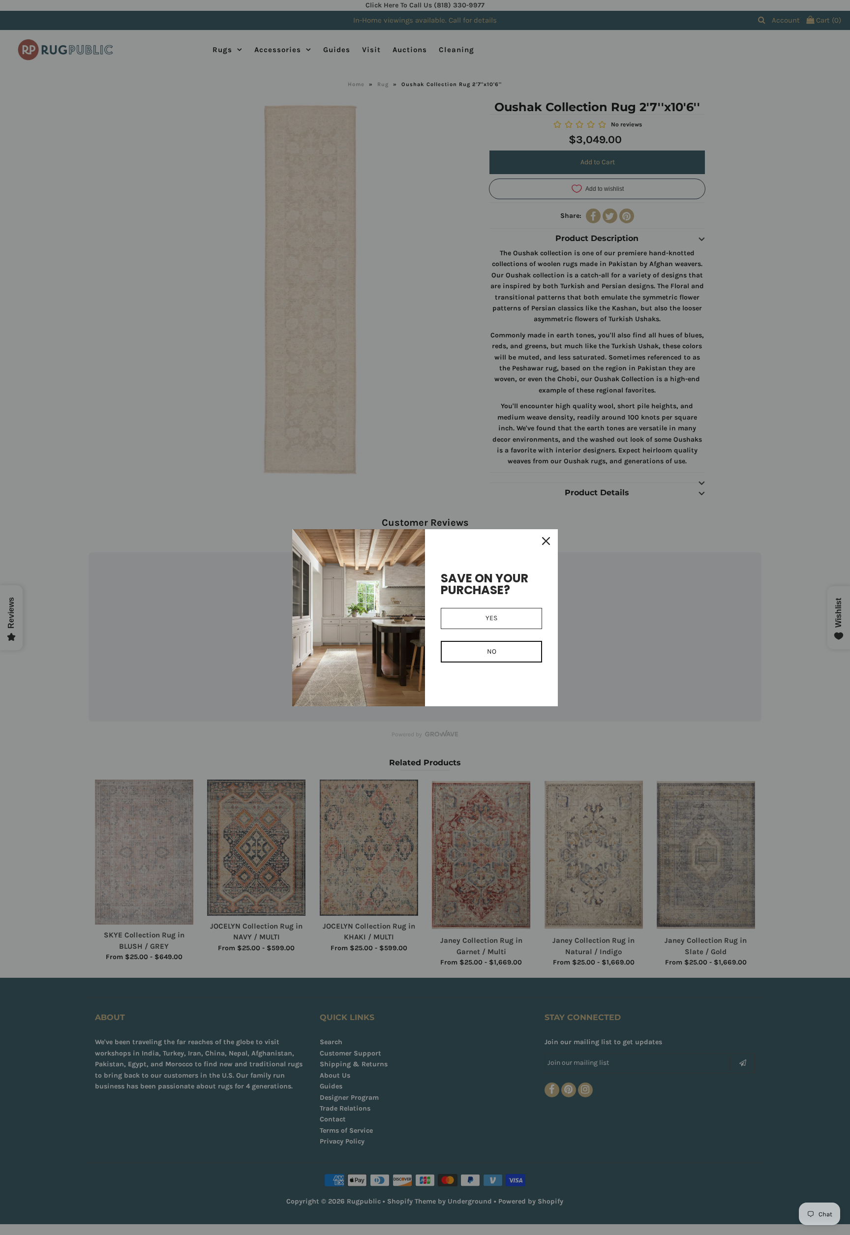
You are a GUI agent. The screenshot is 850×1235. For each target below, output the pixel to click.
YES (491, 618)
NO (491, 651)
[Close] (546, 541)
